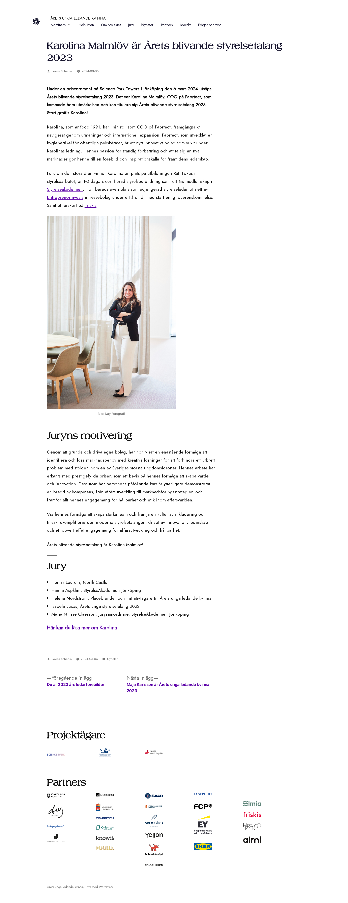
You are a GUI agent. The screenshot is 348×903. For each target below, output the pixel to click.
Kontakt (185, 25)
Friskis (90, 205)
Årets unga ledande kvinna (78, 18)
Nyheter (147, 25)
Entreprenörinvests (65, 197)
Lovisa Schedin (62, 71)
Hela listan (86, 25)
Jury (131, 25)
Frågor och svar (209, 25)
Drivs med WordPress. (100, 886)
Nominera (58, 25)
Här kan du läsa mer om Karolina (82, 627)
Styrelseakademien (65, 189)
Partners (167, 25)
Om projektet (111, 25)
